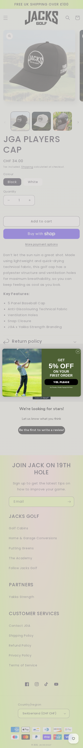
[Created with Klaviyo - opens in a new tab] (41, 398)
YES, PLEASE (61, 382)
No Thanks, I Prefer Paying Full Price (61, 387)
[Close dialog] (78, 352)
